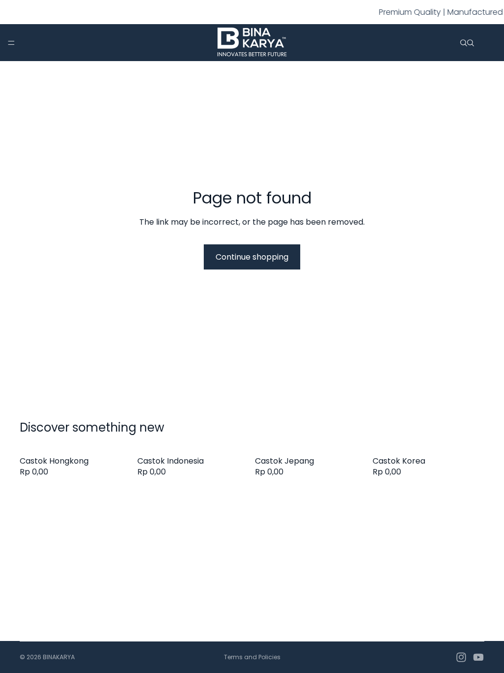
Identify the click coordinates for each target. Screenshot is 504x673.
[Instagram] (461, 657)
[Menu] (11, 43)
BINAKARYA (59, 657)
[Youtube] (478, 657)
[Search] (463, 43)
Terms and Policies (252, 657)
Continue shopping (252, 257)
